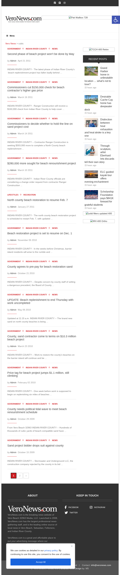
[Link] (91, 72)
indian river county (36, 49)
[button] (116, 20)
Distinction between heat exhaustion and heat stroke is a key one (98, 127)
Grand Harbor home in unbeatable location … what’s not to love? (99, 76)
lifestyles (12, 195)
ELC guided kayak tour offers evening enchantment (99, 177)
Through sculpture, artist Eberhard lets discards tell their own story (99, 153)
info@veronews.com (101, 565)
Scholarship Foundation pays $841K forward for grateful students (99, 198)
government (14, 49)
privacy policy (51, 550)
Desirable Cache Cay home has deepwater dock (99, 103)
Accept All (40, 562)
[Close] (72, 546)
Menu (12, 36)
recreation (29, 195)
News (55, 49)
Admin (13, 60)
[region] (40, 556)
